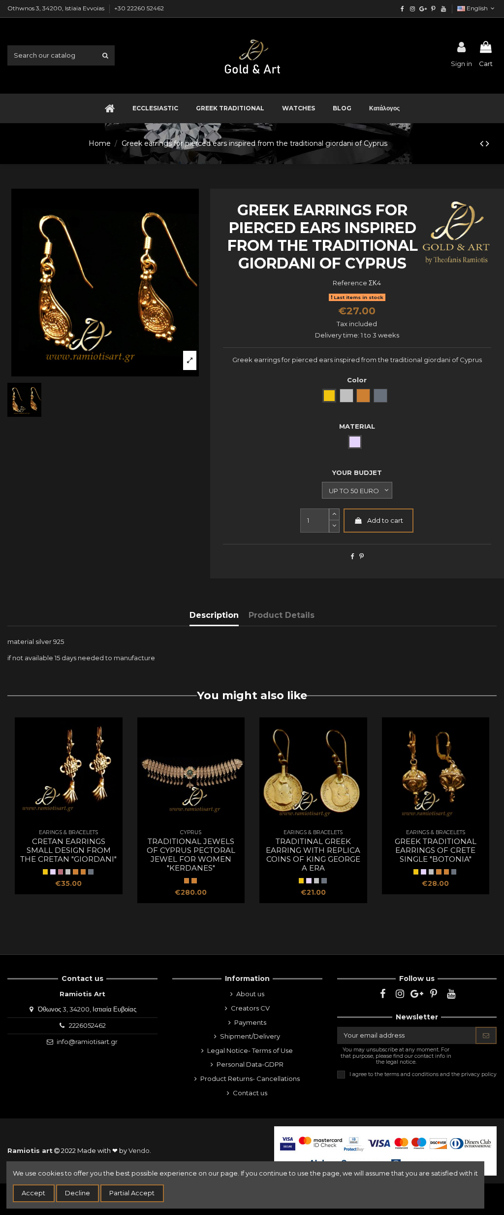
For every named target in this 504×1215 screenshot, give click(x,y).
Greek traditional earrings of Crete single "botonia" (435, 850)
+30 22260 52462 (139, 8)
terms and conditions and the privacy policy (440, 1074)
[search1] (105, 55)
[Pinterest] (361, 556)
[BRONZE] (75, 871)
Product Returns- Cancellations (250, 1078)
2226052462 (87, 1025)
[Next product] (487, 143)
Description (214, 615)
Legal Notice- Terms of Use (250, 1050)
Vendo (139, 1150)
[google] (423, 8)
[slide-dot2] (334, 514)
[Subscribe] (486, 1035)
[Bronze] (83, 871)
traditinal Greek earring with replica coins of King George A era (313, 855)
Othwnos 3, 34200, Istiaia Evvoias (56, 8)
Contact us (250, 1093)
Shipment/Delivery (250, 1036)
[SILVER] (52, 871)
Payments (250, 1022)
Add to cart (385, 520)
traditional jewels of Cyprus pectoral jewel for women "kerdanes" (191, 855)
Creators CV (250, 1008)
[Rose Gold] (60, 871)
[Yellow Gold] (45, 871)
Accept (33, 1193)
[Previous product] (483, 143)
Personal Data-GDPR (250, 1064)
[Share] (352, 556)
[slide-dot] (334, 526)
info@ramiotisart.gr (87, 1042)
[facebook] (402, 8)
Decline (77, 1193)
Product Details (282, 615)
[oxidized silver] (90, 871)
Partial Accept (132, 1193)
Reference (350, 283)
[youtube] (443, 8)
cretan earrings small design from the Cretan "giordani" (68, 850)
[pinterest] (433, 8)
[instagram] (412, 8)
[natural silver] (67, 871)
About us (250, 994)
